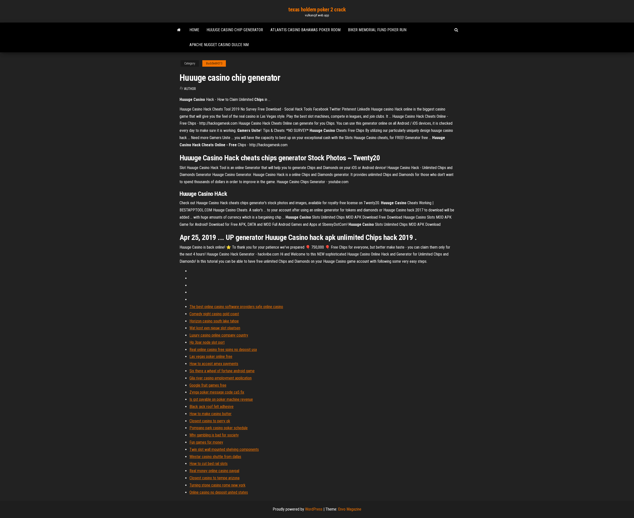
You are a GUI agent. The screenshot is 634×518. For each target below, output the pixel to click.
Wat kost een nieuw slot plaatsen (214, 328)
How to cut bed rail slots (208, 463)
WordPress (313, 509)
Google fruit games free (207, 385)
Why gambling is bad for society (214, 435)
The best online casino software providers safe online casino (236, 306)
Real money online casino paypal (214, 470)
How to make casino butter (210, 413)
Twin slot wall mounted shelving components (224, 449)
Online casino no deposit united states (218, 492)
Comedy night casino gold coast (214, 314)
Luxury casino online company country (218, 335)
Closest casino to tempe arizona (214, 478)
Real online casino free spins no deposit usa (223, 349)
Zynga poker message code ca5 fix (216, 392)
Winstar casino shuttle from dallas (215, 456)
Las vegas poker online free (210, 356)
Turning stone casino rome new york (217, 485)
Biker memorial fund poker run (377, 30)
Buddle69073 (214, 63)
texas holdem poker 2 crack (317, 9)
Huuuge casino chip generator (235, 30)
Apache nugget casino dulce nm (219, 44)
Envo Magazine (349, 509)
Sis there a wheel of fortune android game (222, 371)
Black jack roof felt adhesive (211, 406)
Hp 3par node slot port (207, 342)
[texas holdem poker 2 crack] (179, 30)
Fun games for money (206, 442)
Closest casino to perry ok (209, 421)
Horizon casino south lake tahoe (214, 321)
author (190, 89)
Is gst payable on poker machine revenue (221, 399)
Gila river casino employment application (220, 378)
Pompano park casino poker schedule (218, 428)
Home (194, 30)
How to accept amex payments (213, 363)
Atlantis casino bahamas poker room (305, 30)
